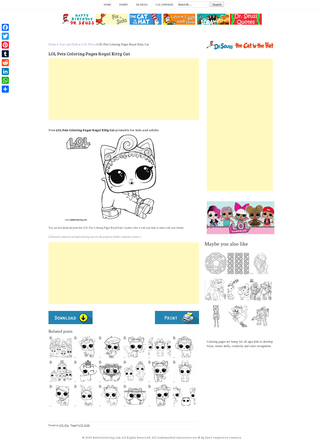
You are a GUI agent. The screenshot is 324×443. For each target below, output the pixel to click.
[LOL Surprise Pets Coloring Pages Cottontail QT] (184, 371)
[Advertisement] (123, 89)
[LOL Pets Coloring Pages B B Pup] (85, 347)
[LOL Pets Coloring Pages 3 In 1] (159, 347)
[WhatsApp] (5, 80)
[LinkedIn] (5, 71)
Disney (123, 4)
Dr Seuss (142, 4)
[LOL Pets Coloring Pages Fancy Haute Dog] (85, 371)
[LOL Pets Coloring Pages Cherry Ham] (135, 395)
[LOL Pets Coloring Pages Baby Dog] (159, 371)
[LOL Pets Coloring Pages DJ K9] (159, 395)
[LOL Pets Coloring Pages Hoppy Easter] (61, 347)
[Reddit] (5, 62)
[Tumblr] (5, 53)
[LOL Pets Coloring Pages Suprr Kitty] (61, 395)
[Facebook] (5, 27)
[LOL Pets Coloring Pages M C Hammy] (110, 371)
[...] (217, 264)
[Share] (5, 89)
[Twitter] (5, 36)
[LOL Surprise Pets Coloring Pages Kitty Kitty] (184, 347)
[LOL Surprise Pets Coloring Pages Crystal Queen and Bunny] (135, 371)
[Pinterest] (5, 45)
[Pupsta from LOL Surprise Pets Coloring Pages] (110, 395)
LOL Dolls (84, 425)
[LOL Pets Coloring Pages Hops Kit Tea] (85, 395)
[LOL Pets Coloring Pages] (110, 347)
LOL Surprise (164, 4)
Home (107, 4)
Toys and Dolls (68, 44)
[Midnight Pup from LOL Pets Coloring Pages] (135, 347)
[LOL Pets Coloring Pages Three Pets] (184, 395)
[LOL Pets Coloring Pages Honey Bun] (61, 371)
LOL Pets (87, 44)
